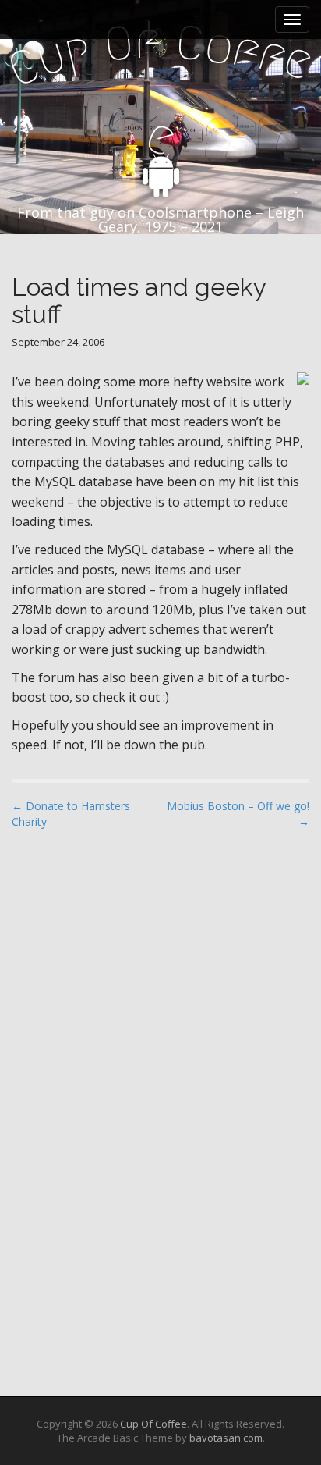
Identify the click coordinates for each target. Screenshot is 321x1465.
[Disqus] (160, 1040)
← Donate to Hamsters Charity (71, 813)
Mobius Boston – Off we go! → (238, 813)
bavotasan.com (226, 1438)
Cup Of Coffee (153, 1424)
